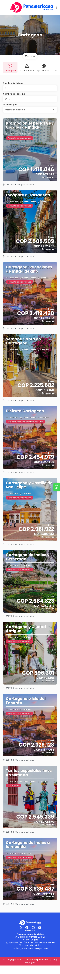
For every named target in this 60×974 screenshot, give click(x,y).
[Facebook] (27, 928)
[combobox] (30, 99)
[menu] (57, 7)
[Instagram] (33, 928)
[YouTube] (40, 928)
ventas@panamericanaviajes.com (30, 948)
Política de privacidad (37, 959)
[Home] (20, 928)
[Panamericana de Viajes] (30, 922)
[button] (30, 110)
